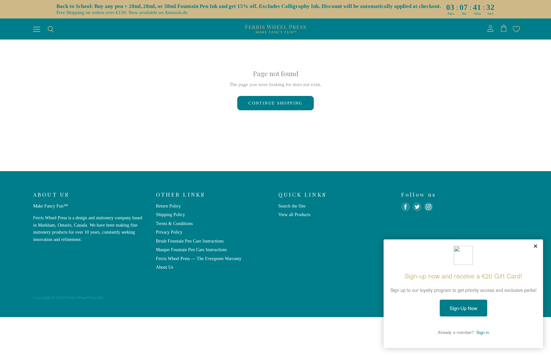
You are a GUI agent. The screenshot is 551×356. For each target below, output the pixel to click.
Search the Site (291, 205)
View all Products (294, 214)
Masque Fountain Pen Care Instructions (191, 249)
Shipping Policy (170, 214)
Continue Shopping (275, 103)
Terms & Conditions (174, 223)
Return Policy (168, 205)
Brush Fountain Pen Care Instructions (190, 240)
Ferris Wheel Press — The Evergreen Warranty (198, 258)
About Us (164, 267)
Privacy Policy (169, 232)
